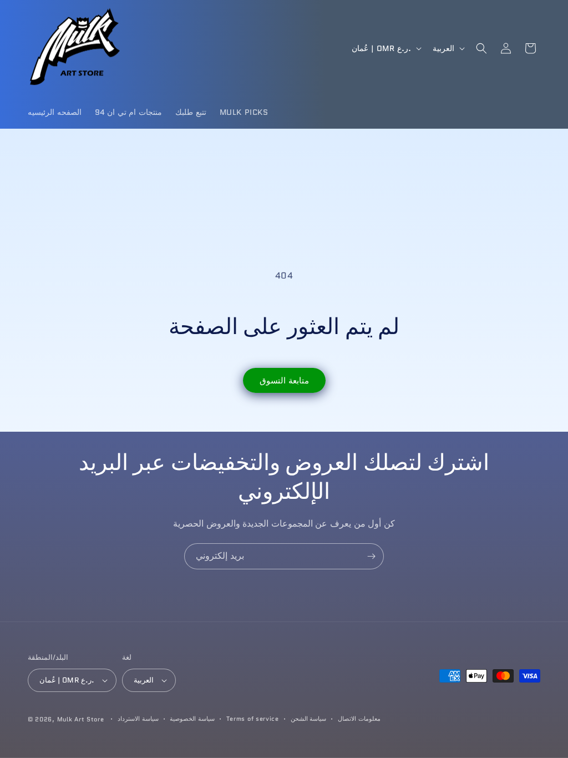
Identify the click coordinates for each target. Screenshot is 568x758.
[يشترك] (371, 556)
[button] (481, 48)
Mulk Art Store (80, 719)
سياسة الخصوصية (192, 718)
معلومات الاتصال (359, 718)
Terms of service (252, 718)
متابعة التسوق (284, 381)
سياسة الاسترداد (138, 718)
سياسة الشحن (309, 718)
